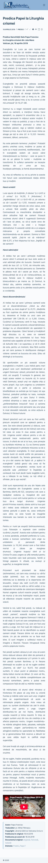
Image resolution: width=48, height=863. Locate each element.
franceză (34, 840)
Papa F (23, 846)
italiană (8, 843)
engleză (26, 840)
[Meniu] (44, 5)
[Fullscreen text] (39, 29)
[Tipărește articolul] (33, 29)
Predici (21, 29)
